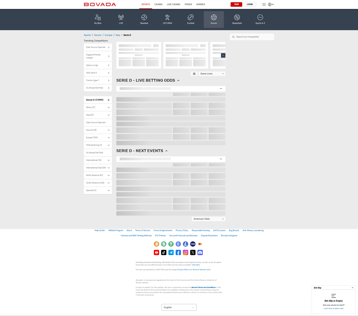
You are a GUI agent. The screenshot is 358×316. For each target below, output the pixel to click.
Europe (108, 35)
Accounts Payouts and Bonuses (183, 235)
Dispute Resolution (209, 235)
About (129, 230)
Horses (200, 4)
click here (196, 265)
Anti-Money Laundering (253, 230)
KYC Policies (160, 235)
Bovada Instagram (229, 235)
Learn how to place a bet (333, 308)
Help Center (100, 230)
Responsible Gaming (201, 230)
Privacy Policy (182, 230)
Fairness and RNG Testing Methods (136, 235)
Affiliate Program (115, 230)
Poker (188, 4)
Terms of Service (142, 230)
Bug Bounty (234, 230)
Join (236, 4)
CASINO (158, 4)
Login (250, 4)
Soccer (97, 35)
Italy (118, 35)
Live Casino (173, 4)
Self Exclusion (219, 230)
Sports (146, 4)
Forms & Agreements (163, 230)
